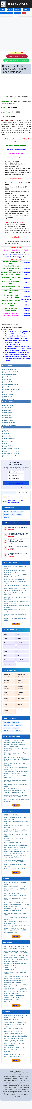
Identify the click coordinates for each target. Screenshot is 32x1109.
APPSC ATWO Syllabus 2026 (13, 1031)
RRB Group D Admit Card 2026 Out (15, 845)
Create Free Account (16, 483)
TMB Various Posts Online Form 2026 (16, 586)
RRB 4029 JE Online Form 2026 (14, 588)
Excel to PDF (15, 722)
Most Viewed (23, 492)
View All (16, 624)
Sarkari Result (8, 405)
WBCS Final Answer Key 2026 (14, 948)
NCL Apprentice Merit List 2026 (14, 886)
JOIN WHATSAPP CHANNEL (18, 60)
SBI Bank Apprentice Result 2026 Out (16, 926)
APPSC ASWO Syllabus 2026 (13, 1033)
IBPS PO (20, 511)
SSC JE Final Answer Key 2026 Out (15, 989)
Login (24, 13)
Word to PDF (7, 722)
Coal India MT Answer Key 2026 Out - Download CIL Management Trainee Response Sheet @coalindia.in (18, 334)
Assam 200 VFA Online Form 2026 (15, 793)
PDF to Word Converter (11, 448)
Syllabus (6, 433)
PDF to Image (19, 730)
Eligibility (6, 431)
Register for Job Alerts (10, 372)
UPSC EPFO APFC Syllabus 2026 (15, 1022)
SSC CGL (6, 511)
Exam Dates (7, 410)
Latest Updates (9, 492)
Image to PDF (19, 725)
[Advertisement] (16, 33)
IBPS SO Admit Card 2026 (13, 842)
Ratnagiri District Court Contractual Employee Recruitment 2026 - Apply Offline (17, 358)
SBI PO (13, 514)
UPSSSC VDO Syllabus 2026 (13, 1038)
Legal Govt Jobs (8, 394)
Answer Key (7, 415)
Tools (5, 443)
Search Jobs (7, 377)
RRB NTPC (6, 517)
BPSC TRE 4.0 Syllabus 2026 (13, 1029)
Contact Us (18, 1071)
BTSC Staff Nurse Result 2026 (14, 902)
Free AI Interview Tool (10, 456)
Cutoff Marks (7, 417)
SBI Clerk (19, 514)
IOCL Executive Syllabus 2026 (14, 1047)
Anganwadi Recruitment (11, 384)
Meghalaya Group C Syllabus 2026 (15, 1015)
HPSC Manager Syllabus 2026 (14, 1054)
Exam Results (7, 412)
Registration (25, 299)
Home (2, 9)
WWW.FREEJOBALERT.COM (16, 149)
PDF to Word (7, 728)
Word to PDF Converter (11, 453)
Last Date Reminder (9, 425)
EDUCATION (7, 397)
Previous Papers (8, 441)
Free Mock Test (8, 399)
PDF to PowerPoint (8, 730)
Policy (11, 1071)
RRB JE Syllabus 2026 (11, 1056)
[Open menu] (10, 9)
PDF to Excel (15, 728)
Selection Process (9, 438)
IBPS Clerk (6, 514)
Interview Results (9, 422)
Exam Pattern (7, 436)
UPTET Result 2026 (10, 932)
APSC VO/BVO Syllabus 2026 (14, 1041)
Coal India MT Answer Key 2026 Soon (16, 946)
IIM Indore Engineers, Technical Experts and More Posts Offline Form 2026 (16, 759)
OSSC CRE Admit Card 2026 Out (15, 868)
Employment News (9, 374)
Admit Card (7, 408)
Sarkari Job (7, 379)
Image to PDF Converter (11, 451)
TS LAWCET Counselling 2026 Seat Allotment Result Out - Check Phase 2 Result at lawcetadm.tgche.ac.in (18, 348)
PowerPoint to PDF (8, 725)
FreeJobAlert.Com (17, 3)
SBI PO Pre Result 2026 (12, 893)
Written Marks (8, 420)
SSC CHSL (13, 511)
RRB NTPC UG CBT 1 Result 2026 (15, 895)
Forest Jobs (7, 387)
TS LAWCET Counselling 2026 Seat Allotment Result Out (17, 501)
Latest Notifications (6, 13)
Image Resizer (8, 446)
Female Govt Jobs (9, 392)
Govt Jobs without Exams (11, 389)
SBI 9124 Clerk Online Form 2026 (15, 590)
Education (18, 13)
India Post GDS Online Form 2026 (15, 579)
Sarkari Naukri (8, 382)
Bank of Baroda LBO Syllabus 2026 (16, 1036)
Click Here (26, 262)
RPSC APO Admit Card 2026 (15, 497)
